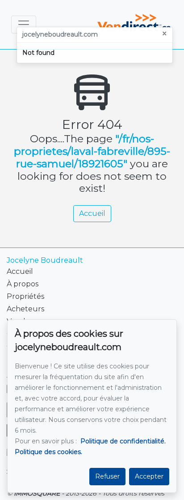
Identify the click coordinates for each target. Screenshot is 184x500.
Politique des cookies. (48, 452)
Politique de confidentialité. (123, 441)
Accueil (92, 213)
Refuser (107, 476)
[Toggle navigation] (23, 24)
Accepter (149, 476)
